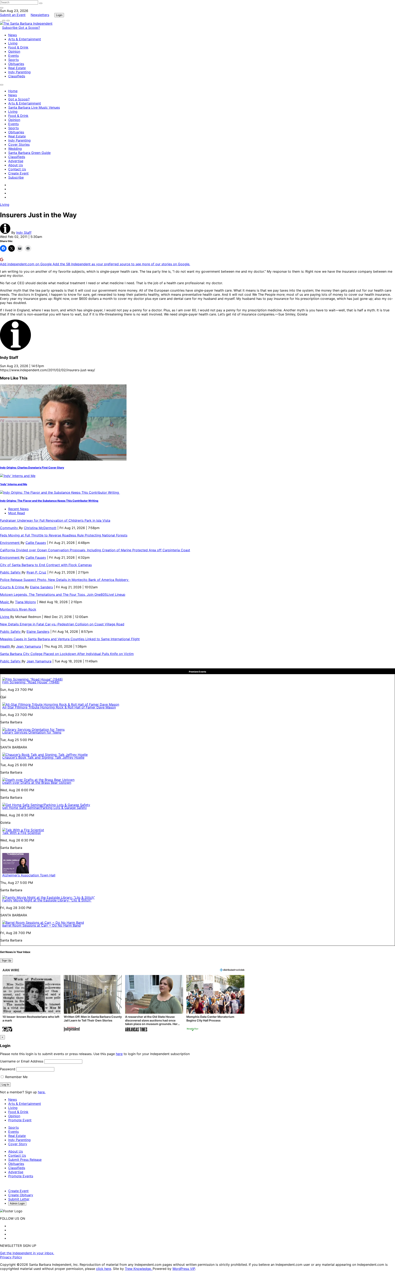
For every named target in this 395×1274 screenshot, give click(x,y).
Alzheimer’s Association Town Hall (28, 875)
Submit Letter (18, 1199)
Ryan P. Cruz (36, 572)
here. (41, 1092)
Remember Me (16, 1077)
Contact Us (17, 169)
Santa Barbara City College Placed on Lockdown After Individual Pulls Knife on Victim (67, 654)
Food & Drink (18, 47)
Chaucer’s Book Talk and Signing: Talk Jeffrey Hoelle (43, 757)
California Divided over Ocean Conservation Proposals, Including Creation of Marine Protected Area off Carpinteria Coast (95, 550)
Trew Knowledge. (139, 1269)
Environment (10, 543)
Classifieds (16, 76)
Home (12, 91)
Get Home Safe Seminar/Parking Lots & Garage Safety (44, 808)
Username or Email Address (21, 1061)
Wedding (15, 149)
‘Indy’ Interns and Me (13, 484)
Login (59, 15)
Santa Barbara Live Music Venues (34, 107)
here (119, 1054)
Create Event (18, 173)
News (12, 35)
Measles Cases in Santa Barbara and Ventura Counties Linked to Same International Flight (70, 639)
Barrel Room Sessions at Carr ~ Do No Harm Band (41, 925)
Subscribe (10, 28)
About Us (15, 165)
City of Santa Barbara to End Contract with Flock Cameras (46, 565)
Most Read (16, 513)
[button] (31, 1004)
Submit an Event (13, 15)
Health (5, 646)
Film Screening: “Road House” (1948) (30, 682)
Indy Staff (23, 232)
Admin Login (17, 1203)
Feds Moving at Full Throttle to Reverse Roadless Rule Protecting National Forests (63, 535)
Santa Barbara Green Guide (29, 153)
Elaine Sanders (41, 587)
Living (12, 43)
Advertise (15, 161)
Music (5, 602)
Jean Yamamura (28, 646)
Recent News (18, 509)
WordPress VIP (183, 1269)
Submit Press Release (25, 1160)
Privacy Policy (11, 1257)
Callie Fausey (36, 543)
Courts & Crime (12, 587)
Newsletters (40, 15)
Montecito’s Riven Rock (18, 609)
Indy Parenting (19, 72)
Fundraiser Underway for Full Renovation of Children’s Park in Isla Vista (55, 520)
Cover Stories (19, 144)
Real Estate (17, 68)
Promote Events (20, 1176)
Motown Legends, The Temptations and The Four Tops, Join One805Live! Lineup (62, 594)
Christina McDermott (40, 528)
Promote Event (19, 1120)
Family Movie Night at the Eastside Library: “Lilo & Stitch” (47, 900)
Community (9, 528)
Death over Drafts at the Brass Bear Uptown (36, 783)
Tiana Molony (25, 602)
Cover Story (17, 1144)
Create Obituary (20, 1195)
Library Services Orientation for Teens (31, 732)
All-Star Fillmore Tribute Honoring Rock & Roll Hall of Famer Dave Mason (59, 707)
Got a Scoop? (29, 28)
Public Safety (11, 572)
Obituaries (16, 64)
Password (7, 1069)
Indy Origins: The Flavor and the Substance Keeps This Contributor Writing (49, 500)
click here (103, 1269)
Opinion (14, 51)
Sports (13, 60)
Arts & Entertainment (24, 39)
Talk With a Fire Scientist (21, 833)
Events (13, 56)
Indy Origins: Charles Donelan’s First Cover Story (32, 467)
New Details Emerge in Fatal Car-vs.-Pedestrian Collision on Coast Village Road (62, 624)
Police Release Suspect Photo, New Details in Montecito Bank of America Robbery (64, 580)
